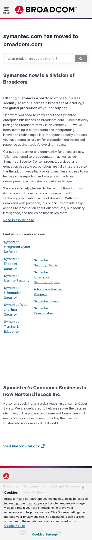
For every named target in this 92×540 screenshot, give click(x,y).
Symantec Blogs (46, 301)
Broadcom (46, 10)
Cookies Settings (45, 534)
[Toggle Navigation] (7, 10)
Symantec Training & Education (11, 326)
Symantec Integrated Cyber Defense (17, 247)
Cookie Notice (14, 525)
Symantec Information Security (13, 293)
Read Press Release (18, 220)
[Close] (83, 487)
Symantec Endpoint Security (11, 264)
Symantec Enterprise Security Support (47, 277)
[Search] (81, 58)
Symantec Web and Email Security (15, 309)
